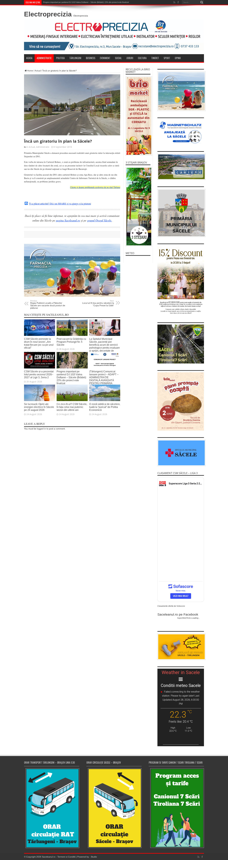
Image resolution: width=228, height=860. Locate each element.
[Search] (201, 2)
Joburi (129, 58)
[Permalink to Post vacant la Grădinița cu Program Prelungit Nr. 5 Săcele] (72, 335)
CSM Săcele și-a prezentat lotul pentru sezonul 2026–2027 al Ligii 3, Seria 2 (39, 374)
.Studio (93, 856)
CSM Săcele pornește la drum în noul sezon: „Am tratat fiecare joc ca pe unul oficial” (39, 343)
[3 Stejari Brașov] (138, 206)
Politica (60, 58)
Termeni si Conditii (66, 856)
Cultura (142, 58)
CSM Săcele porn (50, 2)
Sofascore (181, 606)
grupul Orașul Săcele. (99, 220)
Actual (38, 70)
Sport (167, 58)
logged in (41, 428)
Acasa (29, 58)
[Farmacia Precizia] (72, 296)
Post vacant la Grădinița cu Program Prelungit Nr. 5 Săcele (71, 341)
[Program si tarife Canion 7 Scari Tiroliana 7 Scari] (176, 808)
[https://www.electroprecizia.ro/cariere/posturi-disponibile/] (180, 167)
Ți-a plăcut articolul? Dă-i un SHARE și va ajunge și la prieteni (60, 203)
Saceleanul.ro (48, 856)
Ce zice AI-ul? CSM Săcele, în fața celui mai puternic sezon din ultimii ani (72, 407)
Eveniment (105, 58)
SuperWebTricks (184, 618)
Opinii (178, 58)
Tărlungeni (75, 58)
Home (30, 70)
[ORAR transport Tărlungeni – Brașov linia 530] (52, 808)
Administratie (44, 58)
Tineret (155, 58)
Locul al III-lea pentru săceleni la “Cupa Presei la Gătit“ (98, 303)
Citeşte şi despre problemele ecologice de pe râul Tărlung (95, 187)
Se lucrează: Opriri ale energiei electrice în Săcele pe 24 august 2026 (39, 407)
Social (118, 58)
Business (90, 58)
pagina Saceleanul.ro (68, 220)
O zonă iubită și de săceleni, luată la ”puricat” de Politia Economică (104, 407)
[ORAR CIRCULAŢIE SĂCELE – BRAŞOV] (114, 808)
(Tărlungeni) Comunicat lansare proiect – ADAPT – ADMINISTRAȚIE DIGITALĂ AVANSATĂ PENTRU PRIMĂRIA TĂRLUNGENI (103, 379)
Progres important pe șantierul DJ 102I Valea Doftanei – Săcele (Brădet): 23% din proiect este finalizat (71, 377)
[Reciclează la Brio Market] (138, 116)
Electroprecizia (48, 14)
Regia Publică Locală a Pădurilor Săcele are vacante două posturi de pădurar (47, 304)
